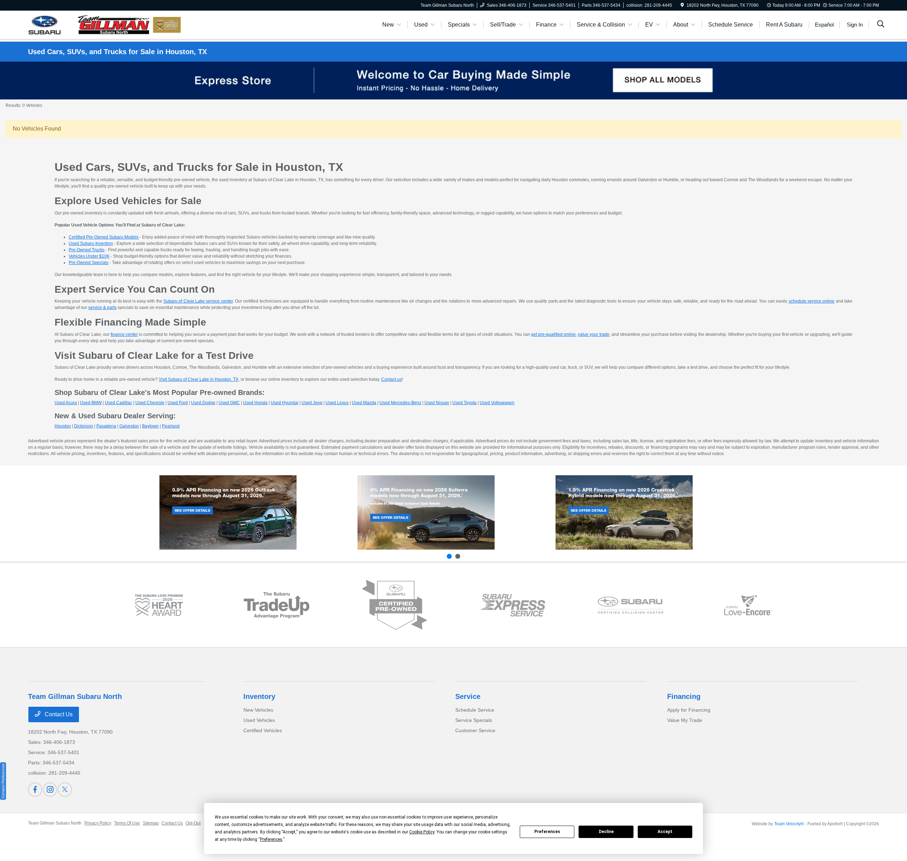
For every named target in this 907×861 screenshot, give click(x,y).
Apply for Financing (688, 710)
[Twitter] (65, 789)
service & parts (102, 307)
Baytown (150, 426)
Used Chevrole (149, 402)
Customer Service (475, 730)
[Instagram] (50, 789)
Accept (665, 831)
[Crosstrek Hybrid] (624, 512)
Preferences (547, 831)
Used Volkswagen (497, 402)
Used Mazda (364, 402)
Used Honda (255, 402)
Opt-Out (193, 823)
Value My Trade (684, 720)
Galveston (129, 426)
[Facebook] (35, 789)
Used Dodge (203, 402)
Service (467, 696)
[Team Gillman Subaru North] (89, 24)
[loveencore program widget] (748, 605)
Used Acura (66, 402)
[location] (682, 5)
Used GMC (229, 402)
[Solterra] (426, 512)
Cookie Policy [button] (421, 832)
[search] (880, 24)
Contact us (391, 379)
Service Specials (473, 720)
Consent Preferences (3, 781)
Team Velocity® (789, 823)
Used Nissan (436, 402)
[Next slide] (457, 556)
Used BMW (91, 402)
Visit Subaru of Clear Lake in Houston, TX (198, 379)
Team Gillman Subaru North (54, 823)
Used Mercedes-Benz (400, 402)
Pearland (171, 426)
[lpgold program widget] (159, 605)
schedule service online (812, 301)
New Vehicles (258, 710)
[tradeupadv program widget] (276, 605)
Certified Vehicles (262, 730)
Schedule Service (474, 710)
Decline (606, 831)
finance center (124, 334)
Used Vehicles (259, 720)
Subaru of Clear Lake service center (198, 301)
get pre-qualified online (553, 334)
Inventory (259, 696)
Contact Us (58, 714)
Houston (63, 426)
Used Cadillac (118, 402)
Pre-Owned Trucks (87, 249)
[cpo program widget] (394, 605)
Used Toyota (464, 402)
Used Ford (178, 402)
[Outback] (228, 512)
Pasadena (106, 426)
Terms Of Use (127, 823)
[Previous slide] (449, 556)
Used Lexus (337, 402)
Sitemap (151, 823)
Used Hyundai (284, 402)
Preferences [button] (271, 839)
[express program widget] (512, 605)
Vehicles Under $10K (89, 256)
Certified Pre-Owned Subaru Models (104, 237)
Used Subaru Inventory (91, 243)
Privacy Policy (97, 823)
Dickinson (83, 426)
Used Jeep (312, 402)
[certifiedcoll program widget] (630, 605)
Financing (683, 696)
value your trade (593, 334)
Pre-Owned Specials (88, 262)
